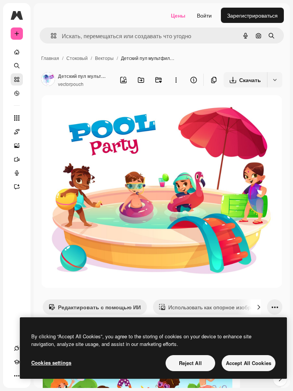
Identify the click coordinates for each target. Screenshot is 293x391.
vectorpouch (71, 84)
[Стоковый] (17, 79)
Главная (50, 58)
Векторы (104, 58)
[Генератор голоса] (17, 173)
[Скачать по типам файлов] (274, 79)
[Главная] (17, 52)
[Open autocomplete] (50, 36)
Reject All (190, 363)
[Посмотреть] (17, 93)
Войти (204, 15)
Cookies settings (51, 362)
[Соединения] (17, 348)
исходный (92, 110)
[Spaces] (17, 132)
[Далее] (259, 307)
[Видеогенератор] (17, 159)
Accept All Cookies (248, 363)
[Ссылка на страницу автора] (48, 79)
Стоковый (77, 58)
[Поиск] (17, 66)
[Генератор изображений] (17, 145)
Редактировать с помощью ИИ (99, 307)
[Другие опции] (176, 79)
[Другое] (17, 376)
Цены (178, 15)
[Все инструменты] (17, 118)
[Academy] (17, 362)
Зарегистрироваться (252, 15)
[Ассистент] (17, 187)
